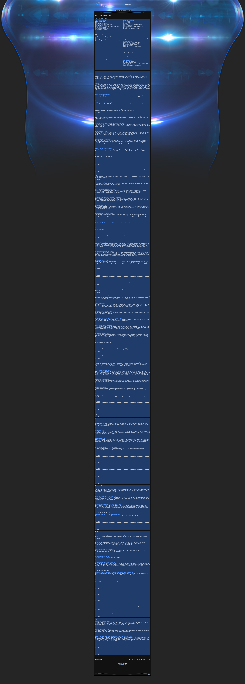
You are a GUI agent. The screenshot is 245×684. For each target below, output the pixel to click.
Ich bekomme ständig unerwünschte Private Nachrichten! (132, 32)
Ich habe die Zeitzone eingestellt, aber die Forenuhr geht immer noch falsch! (107, 35)
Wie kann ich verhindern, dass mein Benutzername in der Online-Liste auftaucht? (107, 33)
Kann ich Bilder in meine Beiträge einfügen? (101, 63)
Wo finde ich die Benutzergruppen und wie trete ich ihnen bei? (132, 24)
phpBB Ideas (147, 630)
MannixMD (125, 663)
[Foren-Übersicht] (102, 5)
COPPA (104, 104)
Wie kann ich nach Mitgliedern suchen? (129, 45)
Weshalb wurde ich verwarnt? (99, 52)
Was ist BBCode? (98, 60)
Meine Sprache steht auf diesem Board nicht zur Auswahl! (104, 36)
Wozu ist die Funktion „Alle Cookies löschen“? (102, 29)
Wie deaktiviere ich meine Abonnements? (129, 53)
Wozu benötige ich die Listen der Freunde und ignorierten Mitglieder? (133, 37)
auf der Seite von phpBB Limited (100, 624)
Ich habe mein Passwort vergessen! (100, 27)
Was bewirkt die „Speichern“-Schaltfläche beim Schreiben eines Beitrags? (106, 54)
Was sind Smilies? (98, 62)
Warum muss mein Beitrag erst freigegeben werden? (103, 55)
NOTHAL (125, 662)
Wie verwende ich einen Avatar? (100, 38)
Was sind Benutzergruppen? (127, 23)
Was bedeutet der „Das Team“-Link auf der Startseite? (131, 28)
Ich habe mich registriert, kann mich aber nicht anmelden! (104, 24)
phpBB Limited (124, 192)
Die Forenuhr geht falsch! (99, 34)
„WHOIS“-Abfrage (120, 638)
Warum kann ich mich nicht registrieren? (101, 23)
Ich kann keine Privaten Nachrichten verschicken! (131, 31)
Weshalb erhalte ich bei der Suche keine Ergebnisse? (131, 43)
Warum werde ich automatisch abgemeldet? (102, 28)
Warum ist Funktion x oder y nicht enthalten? (130, 62)
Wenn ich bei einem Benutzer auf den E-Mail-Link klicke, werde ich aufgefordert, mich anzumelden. (108, 41)
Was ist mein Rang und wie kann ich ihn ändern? (102, 39)
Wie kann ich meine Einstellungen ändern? (101, 32)
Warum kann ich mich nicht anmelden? (101, 25)
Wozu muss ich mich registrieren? (100, 21)
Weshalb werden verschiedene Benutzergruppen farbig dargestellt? (133, 26)
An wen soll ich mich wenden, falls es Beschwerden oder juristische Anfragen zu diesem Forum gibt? (135, 64)
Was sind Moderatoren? (126, 22)
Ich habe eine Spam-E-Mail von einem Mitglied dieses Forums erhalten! (134, 33)
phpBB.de (132, 192)
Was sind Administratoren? (127, 21)
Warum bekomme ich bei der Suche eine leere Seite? (131, 44)
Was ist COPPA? (97, 22)
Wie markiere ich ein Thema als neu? (101, 56)
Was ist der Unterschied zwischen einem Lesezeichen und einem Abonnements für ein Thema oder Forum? (136, 50)
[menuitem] (117, 10)
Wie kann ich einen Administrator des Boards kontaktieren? (132, 65)
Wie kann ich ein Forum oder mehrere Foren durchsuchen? (132, 42)
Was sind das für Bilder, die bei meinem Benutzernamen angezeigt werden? (106, 37)
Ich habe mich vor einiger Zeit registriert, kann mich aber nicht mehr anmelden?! (107, 26)
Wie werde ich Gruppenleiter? (127, 25)
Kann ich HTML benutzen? (99, 61)
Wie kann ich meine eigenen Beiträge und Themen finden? (132, 46)
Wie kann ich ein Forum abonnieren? (128, 52)
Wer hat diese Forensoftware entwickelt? (129, 61)
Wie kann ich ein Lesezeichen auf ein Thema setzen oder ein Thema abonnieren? (135, 51)
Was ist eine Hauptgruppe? (127, 27)
